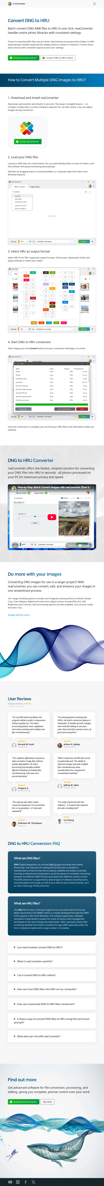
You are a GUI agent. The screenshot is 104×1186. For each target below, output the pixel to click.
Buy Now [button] (47, 1101)
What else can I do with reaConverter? (38, 1036)
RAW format (55, 864)
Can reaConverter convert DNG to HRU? (40, 947)
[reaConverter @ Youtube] (12, 1182)
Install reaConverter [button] (29, 141)
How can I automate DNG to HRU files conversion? (46, 1004)
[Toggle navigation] (94, 3)
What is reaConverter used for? (35, 961)
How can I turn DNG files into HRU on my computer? (47, 989)
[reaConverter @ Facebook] (27, 1182)
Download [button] (25, 57)
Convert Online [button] (59, 57)
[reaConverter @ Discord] (19, 1182)
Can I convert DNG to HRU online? (36, 975)
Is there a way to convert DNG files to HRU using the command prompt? (51, 1020)
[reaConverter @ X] (35, 1182)
